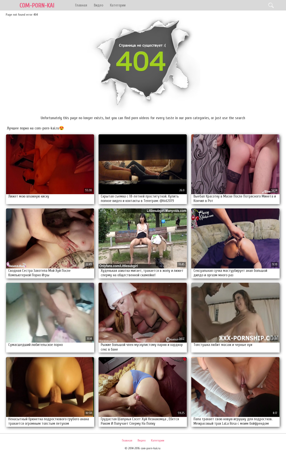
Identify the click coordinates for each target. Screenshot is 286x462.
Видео (98, 5)
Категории (118, 5)
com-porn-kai (37, 5)
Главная (81, 5)
